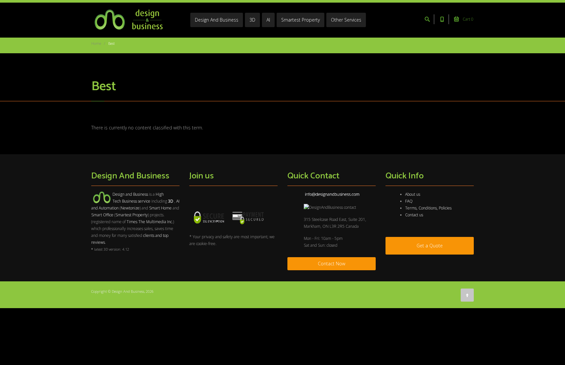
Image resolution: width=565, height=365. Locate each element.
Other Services (346, 20)
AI (268, 20)
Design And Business (216, 20)
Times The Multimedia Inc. (150, 221)
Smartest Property (300, 20)
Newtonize (130, 208)
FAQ (409, 201)
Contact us (414, 215)
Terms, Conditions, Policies (428, 208)
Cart (467, 19)
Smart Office (102, 215)
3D (252, 20)
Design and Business (130, 194)
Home (96, 43)
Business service (136, 201)
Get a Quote (430, 245)
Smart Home (160, 208)
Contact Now (331, 263)
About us (412, 194)
